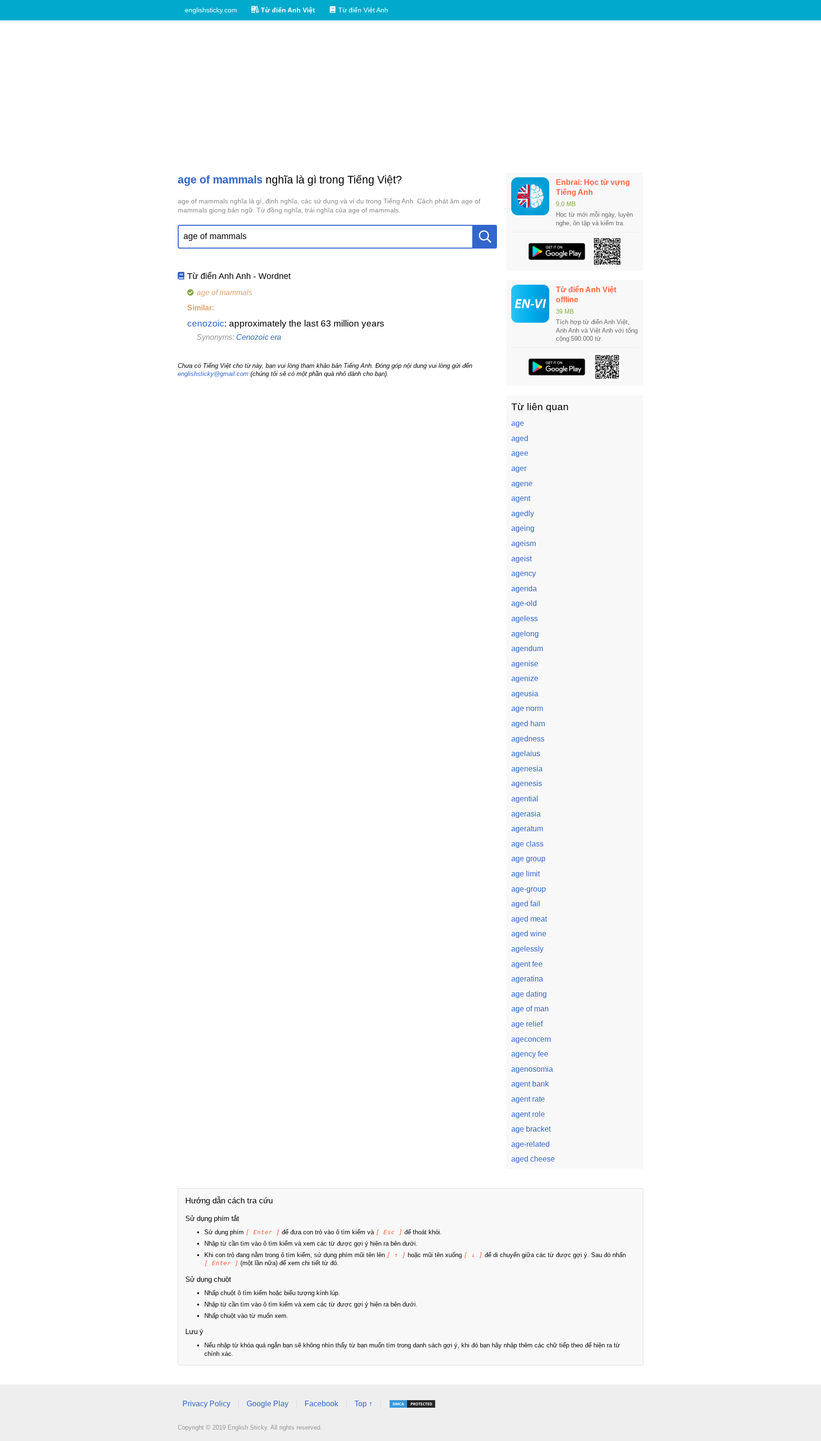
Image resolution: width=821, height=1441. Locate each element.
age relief (527, 1024)
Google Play (267, 1404)
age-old (524, 603)
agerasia (526, 814)
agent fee (527, 964)
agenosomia (532, 1069)
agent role (528, 1114)
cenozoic (205, 323)
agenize (524, 678)
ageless (524, 619)
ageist (521, 559)
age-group (528, 889)
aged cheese (533, 1159)
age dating (529, 994)
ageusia (524, 694)
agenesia (527, 769)
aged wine (528, 934)
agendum (527, 648)
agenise (524, 664)
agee (519, 453)
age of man (530, 1009)
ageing (523, 528)
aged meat (529, 919)
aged (519, 438)
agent (520, 498)
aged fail (525, 904)
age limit (525, 874)
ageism (523, 543)
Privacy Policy (206, 1404)
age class (527, 844)
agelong (525, 634)
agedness (527, 739)
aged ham (528, 724)
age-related (530, 1144)
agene (522, 484)
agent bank (530, 1084)
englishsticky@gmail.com (213, 373)
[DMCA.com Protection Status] (412, 1403)
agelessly (527, 949)
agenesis (526, 783)
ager (518, 468)
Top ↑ (363, 1404)
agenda (524, 589)
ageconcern (531, 1039)
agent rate (528, 1099)
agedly (522, 513)
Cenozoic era (258, 337)
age (517, 423)
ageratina (527, 979)
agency (523, 573)
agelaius (525, 753)
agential (524, 799)
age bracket (531, 1129)
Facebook (321, 1404)
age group (528, 859)
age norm (527, 708)
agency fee (529, 1054)
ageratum (527, 829)
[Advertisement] (410, 96)
